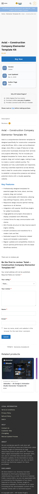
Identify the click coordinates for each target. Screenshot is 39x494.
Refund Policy (6, 416)
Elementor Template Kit (13, 14)
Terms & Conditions (8, 410)
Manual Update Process (10, 436)
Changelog (5, 433)
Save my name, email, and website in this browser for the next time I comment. (18, 329)
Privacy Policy (6, 413)
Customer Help (7, 430)
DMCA (4, 419)
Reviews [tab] (6, 123)
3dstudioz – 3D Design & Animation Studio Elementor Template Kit (16, 385)
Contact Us (5, 428)
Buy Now (19, 59)
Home (3, 14)
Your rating (6, 280)
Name (4, 309)
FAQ (13, 108)
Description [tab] (6, 119)
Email (4, 319)
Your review (7, 289)
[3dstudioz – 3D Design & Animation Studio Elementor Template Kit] (18, 368)
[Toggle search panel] (31, 3)
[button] (34, 3)
